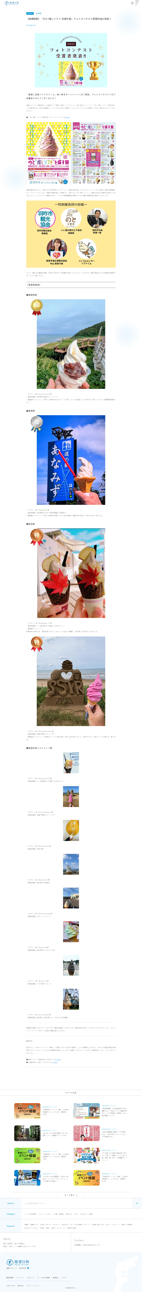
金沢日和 (22, 1268)
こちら (67, 117)
